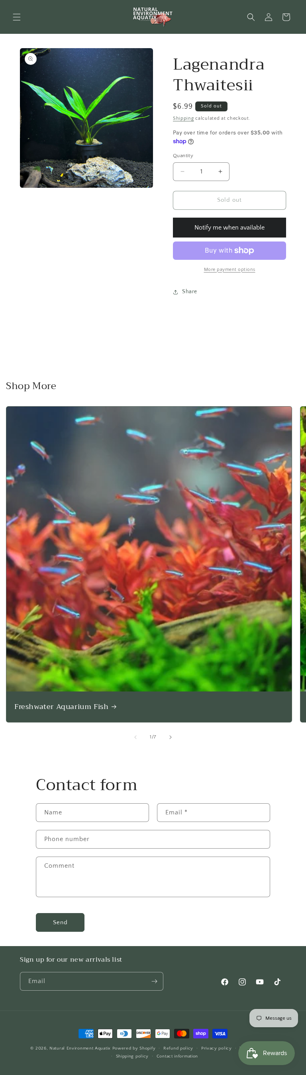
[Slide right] (170, 737)
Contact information (177, 1056)
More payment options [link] (229, 269)
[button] (17, 17)
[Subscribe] (154, 981)
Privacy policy (216, 1048)
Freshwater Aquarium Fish (61, 706)
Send (60, 922)
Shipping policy (132, 1056)
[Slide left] (135, 737)
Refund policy (178, 1048)
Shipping (183, 118)
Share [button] (189, 291)
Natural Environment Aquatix (80, 1048)
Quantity (183, 155)
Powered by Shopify (134, 1048)
